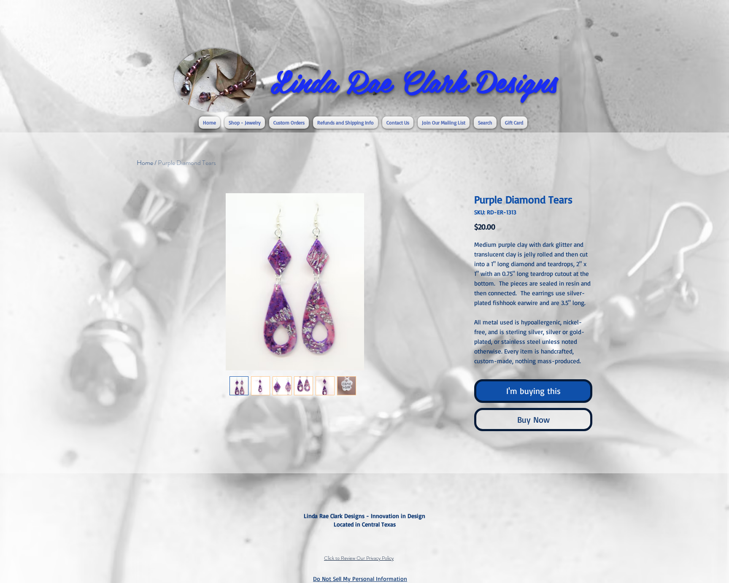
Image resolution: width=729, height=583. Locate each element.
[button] (244, 122)
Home (145, 162)
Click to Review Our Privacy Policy (359, 558)
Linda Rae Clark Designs (413, 80)
